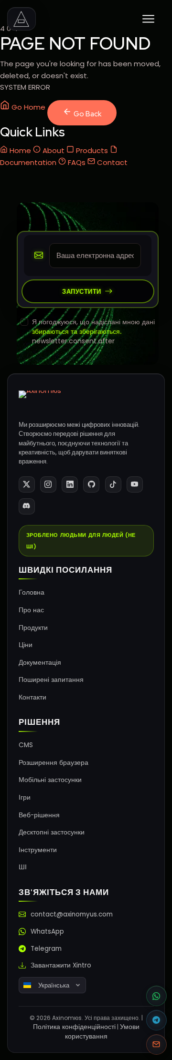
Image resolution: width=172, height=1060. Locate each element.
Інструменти (38, 849)
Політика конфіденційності (74, 1026)
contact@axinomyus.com (72, 914)
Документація (40, 662)
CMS (26, 745)
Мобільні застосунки (50, 779)
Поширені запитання (51, 679)
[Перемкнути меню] (148, 18)
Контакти (32, 697)
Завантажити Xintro (61, 965)
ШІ (23, 867)
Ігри (25, 797)
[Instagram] (48, 484)
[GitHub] (91, 484)
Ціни (25, 644)
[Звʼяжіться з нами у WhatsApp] (156, 996)
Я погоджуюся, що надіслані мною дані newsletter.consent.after (93, 331)
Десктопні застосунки (52, 832)
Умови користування (102, 1031)
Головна (31, 592)
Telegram (46, 948)
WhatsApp (47, 931)
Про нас (31, 610)
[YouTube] (135, 484)
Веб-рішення (39, 815)
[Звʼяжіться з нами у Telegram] (156, 1020)
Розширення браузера (53, 762)
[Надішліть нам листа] (156, 1044)
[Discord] (27, 506)
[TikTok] (113, 484)
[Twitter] (27, 484)
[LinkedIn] (70, 484)
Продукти (33, 627)
